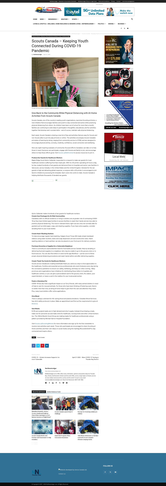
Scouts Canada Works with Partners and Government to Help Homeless (41, 437)
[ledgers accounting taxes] (118, 114)
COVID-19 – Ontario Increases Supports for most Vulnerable (46, 358)
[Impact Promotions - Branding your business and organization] (118, 177)
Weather (64, 19)
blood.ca (34, 304)
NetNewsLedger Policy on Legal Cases (87, 1)
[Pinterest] (42, 346)
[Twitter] (124, 28)
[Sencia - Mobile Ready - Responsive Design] (118, 147)
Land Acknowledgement (128, 1)
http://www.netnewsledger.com (53, 371)
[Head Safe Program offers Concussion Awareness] (65, 427)
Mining (111, 24)
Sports (74, 19)
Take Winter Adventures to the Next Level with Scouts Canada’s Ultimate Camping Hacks (88, 437)
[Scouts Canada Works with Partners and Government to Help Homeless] (42, 427)
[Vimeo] (64, 383)
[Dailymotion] (46, 383)
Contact (118, 1)
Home (35, 19)
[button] (132, 19)
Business (121, 24)
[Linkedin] (47, 346)
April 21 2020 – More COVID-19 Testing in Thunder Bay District (85, 358)
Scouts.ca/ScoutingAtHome (44, 323)
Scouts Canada (41, 337)
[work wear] (118, 82)
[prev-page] (33, 443)
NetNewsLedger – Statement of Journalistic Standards (63, 1)
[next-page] (36, 443)
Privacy (113, 1)
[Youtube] (127, 28)
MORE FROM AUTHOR (54, 392)
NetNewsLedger (37, 54)
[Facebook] (121, 28)
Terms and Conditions (103, 1)
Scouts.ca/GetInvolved (66, 153)
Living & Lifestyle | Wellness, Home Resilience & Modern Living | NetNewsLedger (63, 24)
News (42, 19)
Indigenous (52, 19)
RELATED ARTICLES (39, 392)
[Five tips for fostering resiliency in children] (88, 403)
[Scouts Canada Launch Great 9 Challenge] (65, 403)
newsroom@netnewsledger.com (76, 474)
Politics (101, 24)
